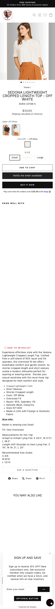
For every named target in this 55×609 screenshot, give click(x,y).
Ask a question (27, 470)
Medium (27, 157)
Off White (27, 144)
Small (15, 157)
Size (27, 152)
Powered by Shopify (27, 607)
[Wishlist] (45, 14)
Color (27, 139)
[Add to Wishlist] (5, 269)
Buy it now (28, 185)
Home (27, 87)
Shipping (16, 114)
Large (40, 157)
